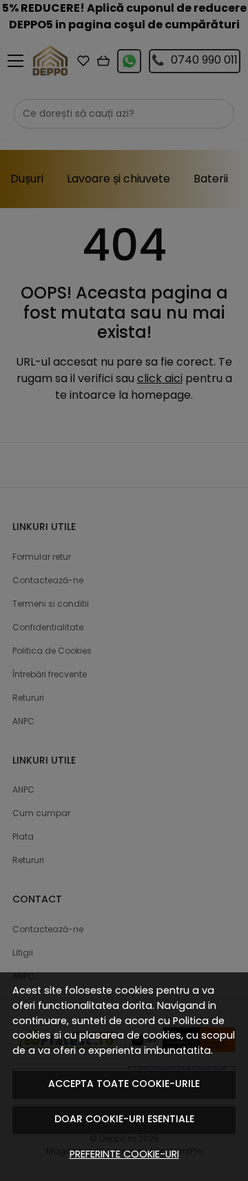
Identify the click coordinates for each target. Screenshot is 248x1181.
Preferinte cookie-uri (124, 1154)
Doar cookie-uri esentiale (124, 1119)
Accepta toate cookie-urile (124, 1083)
